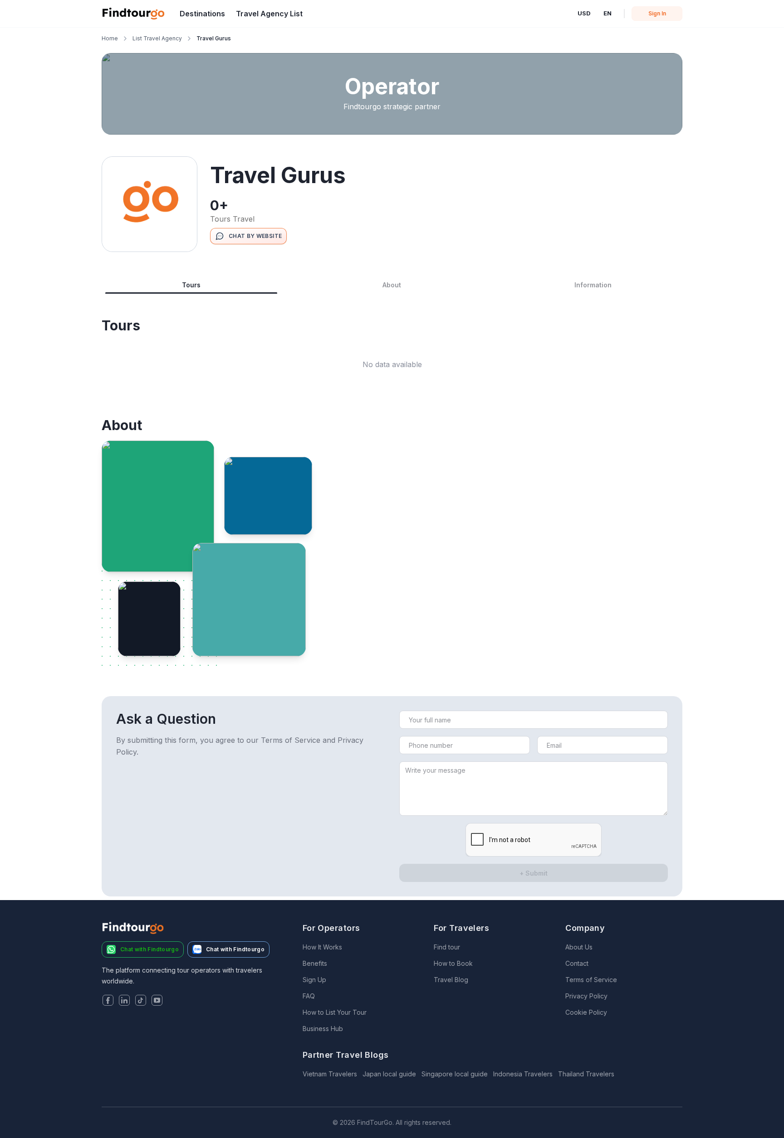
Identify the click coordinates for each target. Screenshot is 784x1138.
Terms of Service (591, 979)
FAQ (309, 996)
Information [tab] (593, 285)
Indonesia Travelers (523, 1074)
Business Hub (323, 1028)
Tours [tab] (191, 285)
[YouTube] (157, 1001)
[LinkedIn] (124, 1001)
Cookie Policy (586, 1012)
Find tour (447, 947)
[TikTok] (140, 1001)
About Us (579, 947)
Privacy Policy (586, 996)
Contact (576, 963)
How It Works (322, 947)
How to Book (453, 963)
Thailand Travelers (586, 1074)
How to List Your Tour (335, 1012)
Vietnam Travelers (330, 1074)
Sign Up (314, 979)
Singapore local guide (454, 1074)
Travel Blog (451, 979)
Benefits (315, 963)
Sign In (657, 13)
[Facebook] (108, 1001)
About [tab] (391, 285)
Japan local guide (389, 1074)
